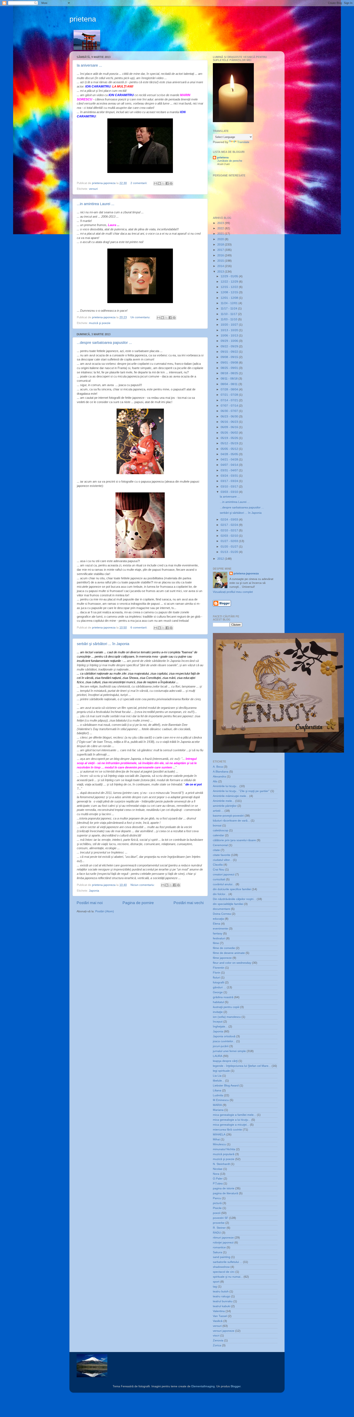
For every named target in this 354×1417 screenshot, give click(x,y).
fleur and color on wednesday (232, 962)
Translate (243, 142)
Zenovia (218, 1340)
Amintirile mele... (223, 800)
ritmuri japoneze (223, 1237)
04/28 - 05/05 (230, 454)
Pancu (217, 1198)
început (217, 1021)
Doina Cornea (222, 913)
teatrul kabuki (221, 1306)
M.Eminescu (221, 1100)
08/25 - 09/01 (230, 367)
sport (216, 1281)
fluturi (216, 977)
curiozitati (219, 879)
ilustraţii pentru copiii (226, 1007)
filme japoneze (222, 957)
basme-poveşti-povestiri (228, 815)
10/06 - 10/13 (230, 335)
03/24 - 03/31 (230, 475)
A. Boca (218, 766)
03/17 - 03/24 (230, 481)
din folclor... (220, 894)
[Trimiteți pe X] (163, 183)
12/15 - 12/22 (230, 287)
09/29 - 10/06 (230, 340)
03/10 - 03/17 (230, 486)
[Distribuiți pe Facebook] (167, 183)
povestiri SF (220, 1217)
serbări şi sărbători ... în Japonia (103, 644)
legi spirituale (221, 1070)
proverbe (219, 1222)
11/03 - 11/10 (229, 319)
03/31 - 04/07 (230, 470)
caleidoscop (220, 830)
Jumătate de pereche (229, 160)
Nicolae (217, 1168)
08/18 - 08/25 (230, 373)
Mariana (218, 1109)
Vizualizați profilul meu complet (233, 591)
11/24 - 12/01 (229, 303)
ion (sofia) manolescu (227, 1016)
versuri (93, 188)
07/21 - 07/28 (230, 394)
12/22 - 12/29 (230, 281)
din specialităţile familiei (228, 904)
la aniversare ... (89, 65)
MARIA (217, 1105)
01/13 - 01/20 (230, 551)
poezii (216, 1213)
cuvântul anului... (224, 884)
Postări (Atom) (104, 911)
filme (216, 943)
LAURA (217, 1056)
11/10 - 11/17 (229, 314)
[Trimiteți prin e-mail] (155, 183)
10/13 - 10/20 (230, 330)
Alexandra (219, 776)
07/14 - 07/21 (230, 400)
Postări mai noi (90, 903)
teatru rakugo (221, 1296)
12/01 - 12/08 (230, 297)
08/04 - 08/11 (229, 384)
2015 (221, 260)
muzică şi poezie (99, 323)
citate (216, 850)
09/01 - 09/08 (230, 362)
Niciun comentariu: (142, 884)
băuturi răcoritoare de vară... (231, 820)
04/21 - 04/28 (230, 459)
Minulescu (219, 1144)
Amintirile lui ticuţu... (226, 786)
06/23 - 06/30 (230, 416)
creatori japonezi (223, 874)
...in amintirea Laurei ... (95, 204)
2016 (221, 255)
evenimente (220, 928)
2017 (221, 249)
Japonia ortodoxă (224, 1036)
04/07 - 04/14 (230, 464)
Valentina (219, 1311)
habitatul (218, 1002)
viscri (216, 1335)
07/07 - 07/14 (230, 405)
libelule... (218, 1080)
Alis (215, 781)
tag (215, 1286)
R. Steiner (219, 1227)
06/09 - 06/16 (230, 427)
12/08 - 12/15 (230, 292)
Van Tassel (220, 1316)
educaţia (218, 918)
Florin (216, 972)
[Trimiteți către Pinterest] (171, 183)
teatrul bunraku (223, 1301)
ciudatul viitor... (222, 859)
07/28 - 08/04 (230, 389)
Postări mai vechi (189, 903)
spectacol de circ (224, 1271)
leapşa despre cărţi (225, 1060)
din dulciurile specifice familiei (232, 889)
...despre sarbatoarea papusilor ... (104, 343)
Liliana (217, 1090)
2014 (221, 266)
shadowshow (221, 1266)
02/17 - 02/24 (230, 524)
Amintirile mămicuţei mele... (230, 796)
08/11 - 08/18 (229, 378)
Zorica (217, 1345)
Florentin (218, 967)
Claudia (218, 864)
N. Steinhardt (221, 1164)
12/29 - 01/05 (230, 276)
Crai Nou (218, 869)
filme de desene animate (229, 953)
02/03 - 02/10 (230, 535)
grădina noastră (223, 997)
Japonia (94, 890)
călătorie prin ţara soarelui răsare (234, 840)
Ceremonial (220, 845)
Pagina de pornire (138, 903)
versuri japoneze (223, 1330)
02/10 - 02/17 (230, 530)
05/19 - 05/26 (230, 438)
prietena (82, 19)
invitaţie (218, 1012)
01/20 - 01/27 (230, 546)
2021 (221, 233)
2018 (221, 244)
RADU (217, 1232)
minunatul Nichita (224, 1149)
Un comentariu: (140, 317)
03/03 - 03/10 (230, 491)
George (218, 992)
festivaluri (219, 938)
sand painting (221, 1257)
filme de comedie (224, 948)
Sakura (217, 1252)
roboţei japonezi (223, 1242)
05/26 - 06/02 (230, 432)
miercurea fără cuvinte (227, 1129)
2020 (221, 239)
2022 (221, 228)
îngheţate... (220, 1026)
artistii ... (218, 810)
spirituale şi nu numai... (228, 1276)
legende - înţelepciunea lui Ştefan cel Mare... (242, 1065)
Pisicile (217, 1208)
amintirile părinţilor (225, 805)
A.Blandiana (220, 771)
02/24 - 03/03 (230, 519)
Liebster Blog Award (226, 1085)
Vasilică (217, 1321)
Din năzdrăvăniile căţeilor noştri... (234, 899)
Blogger (236, 1386)
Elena (216, 923)
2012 (221, 558)
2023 (221, 223)
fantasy (217, 933)
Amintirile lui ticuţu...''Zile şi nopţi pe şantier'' (241, 791)
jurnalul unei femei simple (229, 1051)
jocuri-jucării (220, 1046)
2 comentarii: (139, 183)
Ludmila (218, 1095)
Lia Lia (217, 1075)
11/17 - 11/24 (229, 308)
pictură (217, 1203)
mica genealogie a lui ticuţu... (232, 1119)
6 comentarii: (139, 627)
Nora (216, 1173)
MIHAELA (219, 1134)
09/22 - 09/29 (230, 346)
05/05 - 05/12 (230, 448)
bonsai (217, 825)
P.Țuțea (218, 1183)
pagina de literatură (225, 1193)
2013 (221, 271)
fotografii (218, 982)
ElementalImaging (203, 1386)
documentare (221, 908)
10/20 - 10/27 (230, 324)
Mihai (216, 1139)
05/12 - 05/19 (230, 443)
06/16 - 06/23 (230, 421)
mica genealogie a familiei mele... (234, 1114)
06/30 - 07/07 (230, 410)
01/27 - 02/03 (230, 541)
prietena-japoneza (246, 573)
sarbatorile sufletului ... (227, 1262)
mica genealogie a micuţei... (231, 1124)
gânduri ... (219, 987)
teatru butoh (221, 1291)
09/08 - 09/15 (230, 357)
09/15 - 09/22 (230, 351)
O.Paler (218, 1178)
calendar (218, 835)
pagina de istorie (223, 1188)
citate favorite (221, 855)
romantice (219, 1247)
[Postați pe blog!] (159, 183)
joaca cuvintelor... (224, 1041)
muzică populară (223, 1154)
